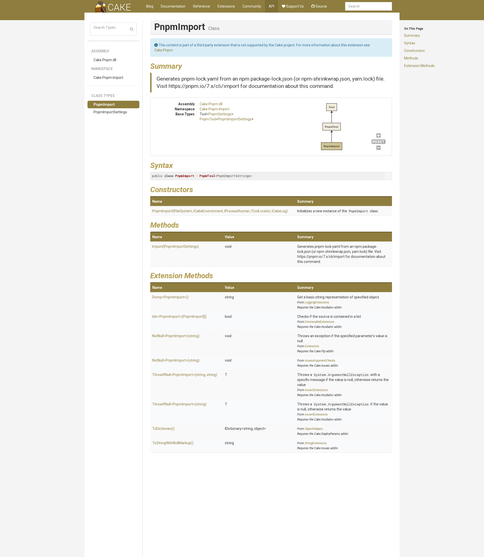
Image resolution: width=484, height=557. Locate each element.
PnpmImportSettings (110, 112)
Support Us (294, 6)
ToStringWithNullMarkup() (172, 443)
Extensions (226, 6)
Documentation (173, 6)
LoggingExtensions (317, 302)
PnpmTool (208, 119)
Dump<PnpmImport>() (170, 297)
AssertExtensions (316, 390)
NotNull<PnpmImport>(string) (175, 336)
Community (252, 6)
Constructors (414, 51)
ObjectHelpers (314, 429)
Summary (412, 35)
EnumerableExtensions (319, 322)
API (271, 6)
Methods (411, 58)
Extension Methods (419, 66)
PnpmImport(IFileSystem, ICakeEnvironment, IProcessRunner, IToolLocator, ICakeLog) (220, 211)
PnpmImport (104, 104)
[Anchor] (186, 65)
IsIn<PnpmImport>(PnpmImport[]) (179, 317)
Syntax (409, 43)
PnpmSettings (219, 114)
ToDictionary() (163, 429)
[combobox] (368, 6)
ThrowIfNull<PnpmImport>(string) (179, 404)
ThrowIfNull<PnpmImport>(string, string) (184, 375)
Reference (201, 6)
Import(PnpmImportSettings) (175, 247)
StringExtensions (316, 443)
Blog (149, 6)
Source (321, 6)
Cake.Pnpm (163, 50)
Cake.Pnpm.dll (105, 60)
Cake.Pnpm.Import (108, 78)
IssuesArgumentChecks (320, 360)
